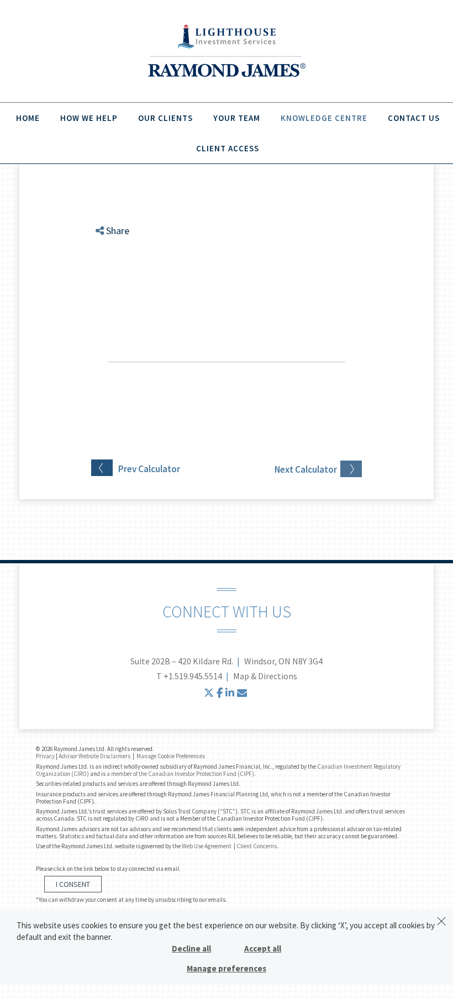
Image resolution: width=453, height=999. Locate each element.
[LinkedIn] (109, 275)
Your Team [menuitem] (236, 118)
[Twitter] (109, 262)
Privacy (45, 756)
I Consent (73, 884)
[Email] (109, 288)
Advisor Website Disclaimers (94, 756)
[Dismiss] (441, 921)
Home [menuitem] (28, 118)
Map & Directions (265, 675)
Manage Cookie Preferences (170, 756)
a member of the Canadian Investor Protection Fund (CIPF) (180, 774)
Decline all (191, 948)
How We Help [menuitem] (89, 118)
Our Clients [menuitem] (165, 118)
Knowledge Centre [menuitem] (324, 118)
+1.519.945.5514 (193, 675)
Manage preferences (226, 968)
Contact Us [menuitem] (414, 118)
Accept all (262, 948)
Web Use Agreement (207, 846)
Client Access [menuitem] (227, 148)
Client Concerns (256, 846)
